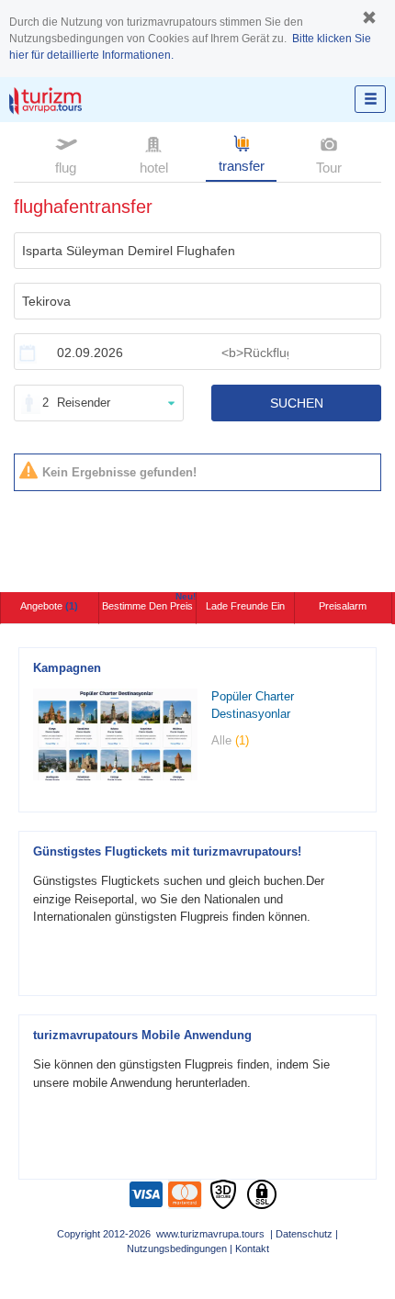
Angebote (49, 605)
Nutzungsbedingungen (177, 1248)
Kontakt (252, 1248)
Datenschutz (304, 1233)
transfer (242, 166)
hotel (154, 167)
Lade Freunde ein (245, 605)
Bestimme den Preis (149, 601)
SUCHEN (296, 403)
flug (65, 167)
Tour (329, 167)
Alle (230, 740)
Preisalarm (343, 605)
